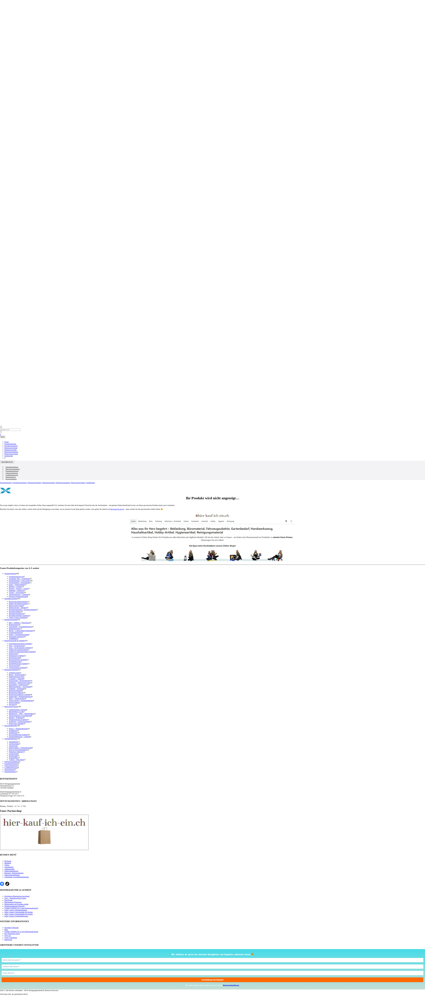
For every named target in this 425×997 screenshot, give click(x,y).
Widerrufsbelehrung (11, 871)
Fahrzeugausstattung (13, 469)
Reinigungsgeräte (10, 450)
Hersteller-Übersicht (11, 928)
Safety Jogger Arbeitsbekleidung (15, 910)
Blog (6, 930)
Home (6, 442)
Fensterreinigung (10, 444)
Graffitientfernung (12, 475)
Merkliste (7, 863)
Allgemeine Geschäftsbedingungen (16, 877)
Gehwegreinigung (12, 473)
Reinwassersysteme (11, 454)
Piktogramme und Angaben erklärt (16, 904)
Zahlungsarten (9, 869)
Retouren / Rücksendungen (13, 873)
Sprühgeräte (8, 456)
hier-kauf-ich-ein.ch (117, 509)
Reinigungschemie (10, 448)
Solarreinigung (11, 477)
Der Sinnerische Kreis (12, 934)
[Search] (1, 432)
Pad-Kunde (8, 900)
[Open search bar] (1, 427)
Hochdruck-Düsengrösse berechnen (16, 896)
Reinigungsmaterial (11, 452)
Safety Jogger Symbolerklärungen (16, 916)
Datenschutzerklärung (12, 875)
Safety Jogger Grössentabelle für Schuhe (18, 914)
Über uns (7, 936)
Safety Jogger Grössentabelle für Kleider (18, 912)
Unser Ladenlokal (10, 938)
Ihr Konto (7, 861)
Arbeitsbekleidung (12, 467)
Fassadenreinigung (12, 471)
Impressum (8, 940)
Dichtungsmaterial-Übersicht (14, 906)
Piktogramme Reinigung (12, 902)
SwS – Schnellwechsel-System (15, 898)
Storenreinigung (11, 479)
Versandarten (9, 867)
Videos (6, 865)
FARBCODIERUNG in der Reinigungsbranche (21, 908)
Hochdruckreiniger (11, 446)
